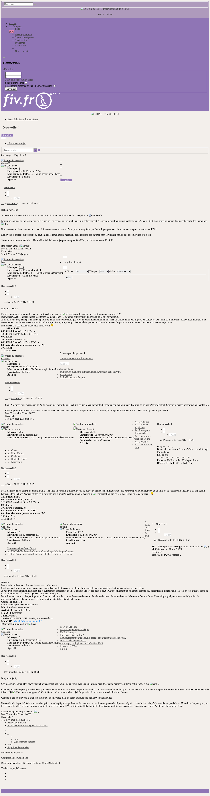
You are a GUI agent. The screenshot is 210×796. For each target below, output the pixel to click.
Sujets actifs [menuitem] (21, 40)
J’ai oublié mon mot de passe (19, 79)
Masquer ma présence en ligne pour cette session (29, 86)
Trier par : (94, 271)
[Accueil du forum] (105, 9)
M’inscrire (8, 69)
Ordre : (113, 271)
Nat (3, 262)
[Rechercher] (35, 4)
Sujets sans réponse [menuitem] (24, 37)
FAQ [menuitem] (17, 29)
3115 (21, 267)
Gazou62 (5, 163)
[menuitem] (20, 42)
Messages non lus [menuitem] (23, 34)
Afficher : (70, 271)
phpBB (19, 763)
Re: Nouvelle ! (8, 286)
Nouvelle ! (11, 127)
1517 (80, 532)
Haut (16, 739)
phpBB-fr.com (19, 768)
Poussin (5, 426)
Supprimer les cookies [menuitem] (24, 742)
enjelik (63, 526)
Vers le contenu (105, 14)
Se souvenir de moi (14, 82)
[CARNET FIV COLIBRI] (105, 114)
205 (21, 432)
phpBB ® (18, 752)
